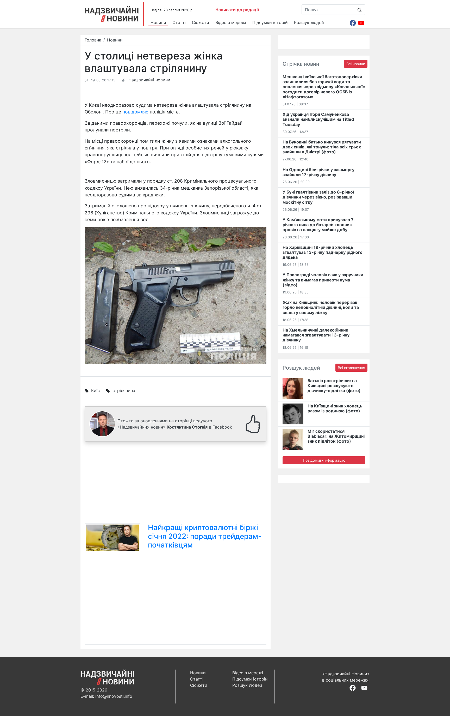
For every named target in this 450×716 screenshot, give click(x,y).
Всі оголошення (351, 367)
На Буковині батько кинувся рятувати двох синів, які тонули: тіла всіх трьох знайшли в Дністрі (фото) (322, 146)
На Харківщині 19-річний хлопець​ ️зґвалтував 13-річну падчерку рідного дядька (322, 252)
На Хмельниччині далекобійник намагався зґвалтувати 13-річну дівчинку (316, 334)
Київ (95, 390)
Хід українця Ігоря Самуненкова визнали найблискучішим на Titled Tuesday (318, 119)
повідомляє (135, 112)
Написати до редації (237, 9)
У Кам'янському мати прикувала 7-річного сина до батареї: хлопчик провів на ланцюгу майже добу (319, 224)
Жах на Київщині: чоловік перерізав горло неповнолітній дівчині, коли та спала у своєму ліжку (321, 307)
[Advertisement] (175, 482)
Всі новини (355, 64)
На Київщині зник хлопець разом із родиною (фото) (335, 408)
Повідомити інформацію (324, 460)
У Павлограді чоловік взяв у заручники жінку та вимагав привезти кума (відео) (323, 279)
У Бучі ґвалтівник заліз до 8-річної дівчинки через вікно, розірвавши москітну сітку (318, 196)
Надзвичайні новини (149, 79)
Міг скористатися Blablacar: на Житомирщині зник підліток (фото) (336, 436)
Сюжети (200, 22)
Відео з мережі (230, 22)
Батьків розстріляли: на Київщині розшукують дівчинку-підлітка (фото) (334, 385)
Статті (179, 22)
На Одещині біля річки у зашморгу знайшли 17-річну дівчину (318, 172)
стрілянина (124, 390)
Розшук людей (309, 22)
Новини (158, 22)
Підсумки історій (270, 22)
